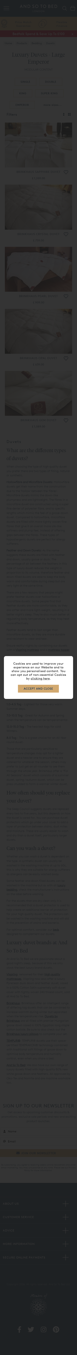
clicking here (40, 678)
